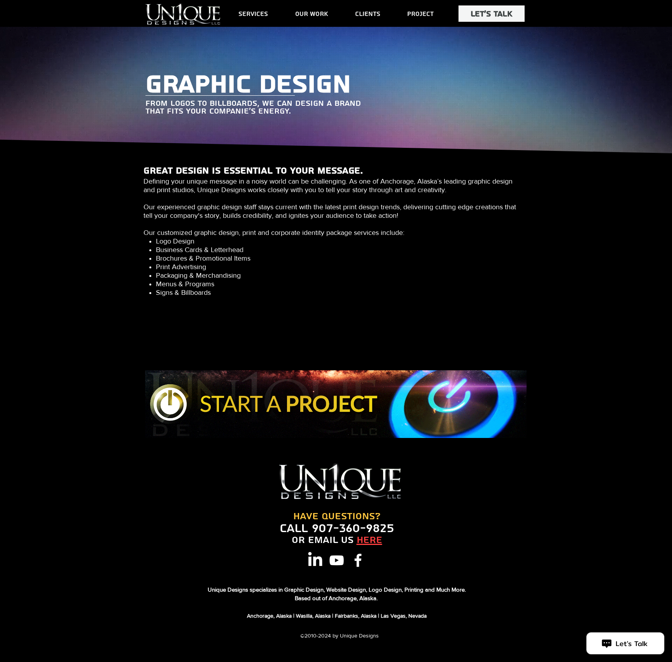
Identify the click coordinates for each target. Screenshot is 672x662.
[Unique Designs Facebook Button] (358, 560)
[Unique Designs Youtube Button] (336, 560)
